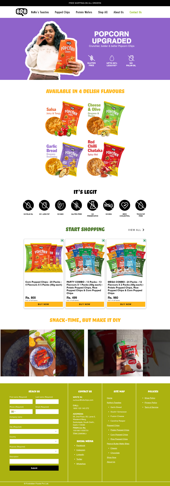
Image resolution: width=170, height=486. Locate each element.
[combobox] (34, 431)
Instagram (80, 450)
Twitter (79, 459)
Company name (16, 417)
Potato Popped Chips (120, 430)
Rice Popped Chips (119, 439)
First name (18, 397)
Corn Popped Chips (119, 434)
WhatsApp (81, 464)
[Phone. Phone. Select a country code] (13, 411)
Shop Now (111, 457)
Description (14, 457)
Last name (44, 397)
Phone (17, 407)
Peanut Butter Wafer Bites (118, 443)
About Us (111, 462)
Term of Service (151, 407)
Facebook (80, 445)
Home (109, 398)
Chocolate (115, 453)
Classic (114, 448)
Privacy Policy (151, 402)
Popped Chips (113, 425)
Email (42, 407)
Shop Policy (150, 398)
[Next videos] (166, 352)
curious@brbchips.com (83, 400)
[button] (85, 3)
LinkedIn (80, 454)
